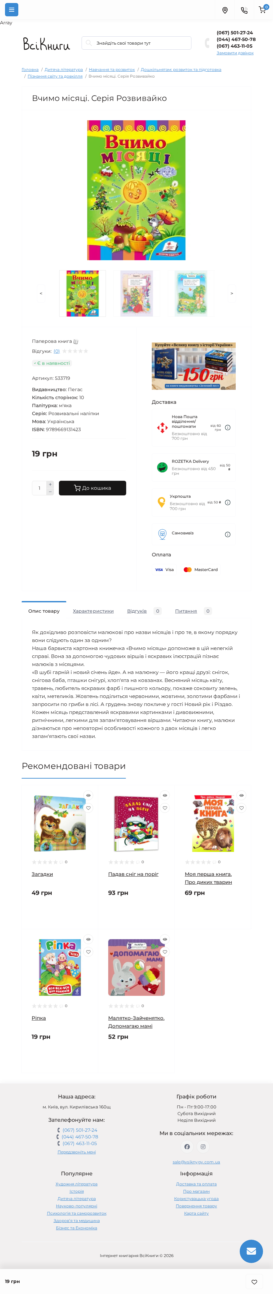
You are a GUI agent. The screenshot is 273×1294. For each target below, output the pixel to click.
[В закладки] (254, 1281)
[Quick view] (88, 795)
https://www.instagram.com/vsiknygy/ (203, 1146)
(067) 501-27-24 (235, 33)
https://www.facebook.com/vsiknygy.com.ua (187, 1146)
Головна (30, 69)
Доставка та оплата (196, 1183)
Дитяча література (64, 69)
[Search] (89, 43)
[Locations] (224, 9)
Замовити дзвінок (235, 52)
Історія (77, 1191)
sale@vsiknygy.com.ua (196, 1161)
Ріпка (39, 1018)
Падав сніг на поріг (133, 874)
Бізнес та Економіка (76, 1227)
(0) (57, 351)
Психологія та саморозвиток (77, 1213)
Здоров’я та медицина (77, 1220)
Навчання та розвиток (112, 69)
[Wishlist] (88, 808)
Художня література (77, 1183)
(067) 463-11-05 (234, 46)
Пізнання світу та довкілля (55, 76)
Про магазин (196, 1191)
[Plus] (50, 484)
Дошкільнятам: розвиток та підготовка (181, 69)
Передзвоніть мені (77, 1151)
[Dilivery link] (227, 427)
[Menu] (11, 9)
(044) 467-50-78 (236, 39)
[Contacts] (244, 9)
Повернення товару (196, 1205)
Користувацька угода (196, 1198)
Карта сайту (196, 1213)
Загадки (42, 874)
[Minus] (50, 492)
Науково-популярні (76, 1205)
